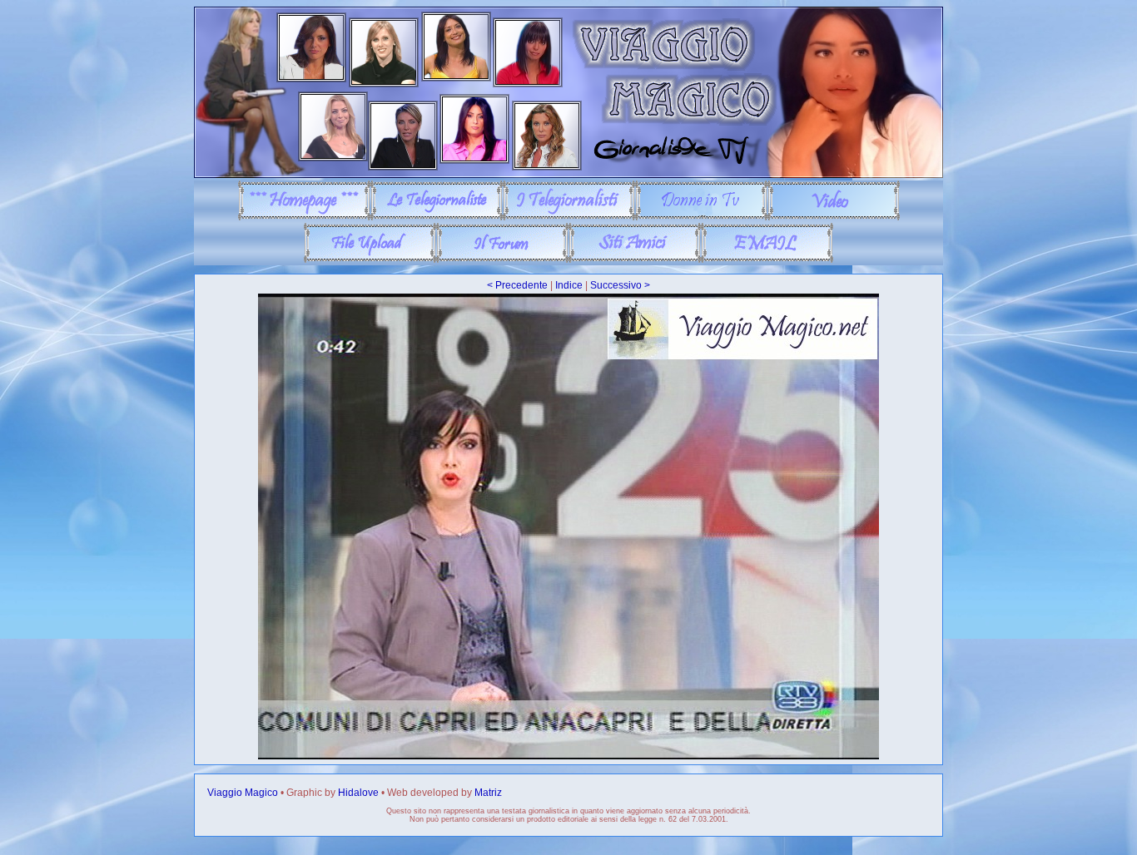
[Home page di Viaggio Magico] (304, 217)
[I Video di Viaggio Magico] (833, 217)
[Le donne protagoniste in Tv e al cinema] (701, 217)
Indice (569, 285)
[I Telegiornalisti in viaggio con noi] (569, 217)
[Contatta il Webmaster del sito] (767, 259)
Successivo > (620, 285)
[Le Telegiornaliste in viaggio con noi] (436, 217)
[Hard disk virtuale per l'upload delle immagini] (370, 259)
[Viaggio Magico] (568, 174)
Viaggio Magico (242, 792)
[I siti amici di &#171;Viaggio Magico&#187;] (634, 259)
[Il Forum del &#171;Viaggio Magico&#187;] (502, 259)
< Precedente (517, 285)
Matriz (488, 792)
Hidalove (358, 792)
